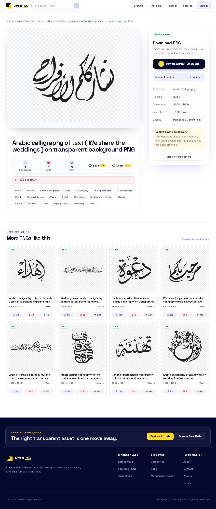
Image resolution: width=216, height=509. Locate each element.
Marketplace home (162, 476)
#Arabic (30, 190)
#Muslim (32, 203)
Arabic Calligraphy (184, 89)
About (186, 461)
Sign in (203, 5)
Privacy (187, 476)
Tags (154, 468)
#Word (92, 203)
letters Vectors (25, 21)
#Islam (108, 197)
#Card (18, 197)
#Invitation (94, 197)
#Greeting (79, 197)
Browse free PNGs (190, 436)
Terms (187, 483)
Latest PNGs (125, 461)
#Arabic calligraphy (50, 190)
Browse (138, 5)
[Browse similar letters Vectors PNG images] (49, 251)
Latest (173, 5)
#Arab (18, 190)
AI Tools (156, 5)
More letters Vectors (179, 156)
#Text (45, 203)
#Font (65, 197)
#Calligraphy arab (103, 190)
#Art (67, 190)
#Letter (18, 203)
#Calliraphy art (124, 190)
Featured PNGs (127, 468)
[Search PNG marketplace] (76, 5)
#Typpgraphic (60, 203)
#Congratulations (35, 197)
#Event (52, 197)
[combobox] (55, 5)
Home (10, 21)
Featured (187, 5)
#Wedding (78, 203)
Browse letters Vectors (195, 239)
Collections (125, 476)
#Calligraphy (81, 190)
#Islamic (122, 197)
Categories (157, 461)
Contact (188, 468)
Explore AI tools (160, 436)
